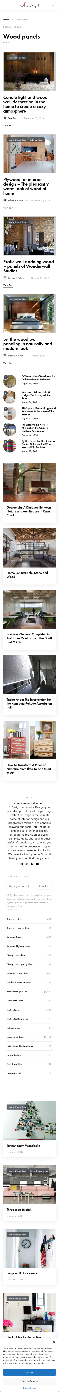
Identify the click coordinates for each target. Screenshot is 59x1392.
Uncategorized (14, 1073)
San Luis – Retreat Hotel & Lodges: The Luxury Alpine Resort (36, 395)
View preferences (29, 1381)
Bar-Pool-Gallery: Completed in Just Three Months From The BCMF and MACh (29, 638)
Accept (29, 1372)
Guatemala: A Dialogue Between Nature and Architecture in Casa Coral (29, 511)
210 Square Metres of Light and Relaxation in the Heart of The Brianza (39, 411)
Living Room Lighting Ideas (20, 1046)
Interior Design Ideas (17, 57)
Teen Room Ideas (15, 1064)
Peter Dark (13, 118)
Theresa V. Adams (16, 278)
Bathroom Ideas (14, 919)
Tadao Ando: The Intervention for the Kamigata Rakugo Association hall (29, 703)
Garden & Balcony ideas (18, 982)
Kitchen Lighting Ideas (17, 1018)
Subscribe (43, 886)
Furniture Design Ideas (17, 973)
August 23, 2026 (30, 418)
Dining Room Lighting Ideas (20, 964)
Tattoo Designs (14, 1055)
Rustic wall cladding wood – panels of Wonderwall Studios (28, 266)
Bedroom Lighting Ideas (18, 946)
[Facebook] (32, 864)
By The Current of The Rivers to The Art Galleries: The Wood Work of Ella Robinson (38, 444)
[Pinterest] (21, 864)
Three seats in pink (19, 1209)
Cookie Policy (29, 1388)
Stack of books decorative (24, 1337)
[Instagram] (27, 864)
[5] (9, 445)
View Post (8, 125)
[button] (54, 1342)
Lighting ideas (13, 1028)
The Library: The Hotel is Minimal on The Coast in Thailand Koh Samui (35, 428)
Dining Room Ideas (16, 955)
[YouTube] (37, 864)
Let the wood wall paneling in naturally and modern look (27, 343)
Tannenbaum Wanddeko (23, 1146)
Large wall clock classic (22, 1273)
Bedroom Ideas (14, 937)
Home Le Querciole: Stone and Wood (27, 575)
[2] (9, 396)
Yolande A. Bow (15, 200)
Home (6, 19)
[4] (9, 429)
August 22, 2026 (30, 435)
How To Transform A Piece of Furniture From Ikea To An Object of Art (29, 769)
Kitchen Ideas (36, 139)
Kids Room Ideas (15, 1000)
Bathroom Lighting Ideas (18, 928)
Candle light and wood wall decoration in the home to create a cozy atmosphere (25, 104)
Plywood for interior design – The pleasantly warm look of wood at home (26, 186)
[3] (9, 413)
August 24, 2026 (30, 383)
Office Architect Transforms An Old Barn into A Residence (38, 378)
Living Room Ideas (15, 1036)
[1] (9, 381)
